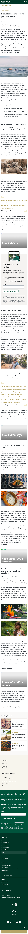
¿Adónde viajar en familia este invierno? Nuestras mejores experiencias (18, 724)
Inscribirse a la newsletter (14, 932)
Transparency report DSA (6, 865)
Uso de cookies (4, 867)
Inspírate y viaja (6, 5)
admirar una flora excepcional (9, 658)
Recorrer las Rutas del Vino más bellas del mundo (18, 747)
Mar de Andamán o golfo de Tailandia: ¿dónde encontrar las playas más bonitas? (19, 735)
